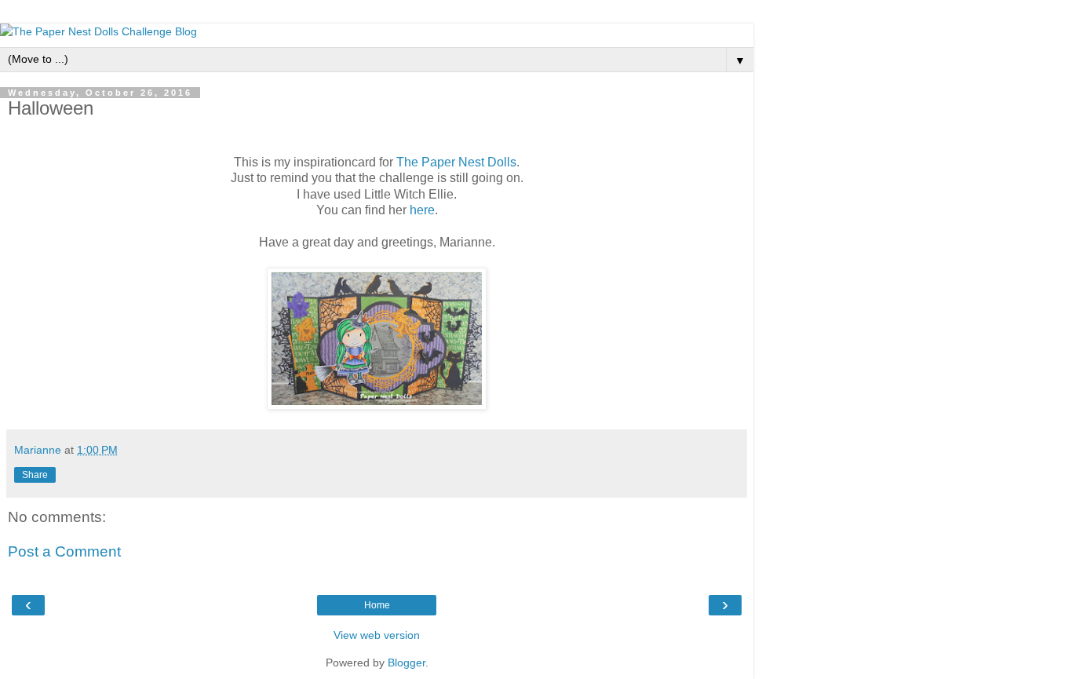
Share (35, 474)
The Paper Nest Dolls (456, 162)
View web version (377, 635)
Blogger (406, 662)
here (422, 210)
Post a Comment (64, 551)
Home (377, 605)
